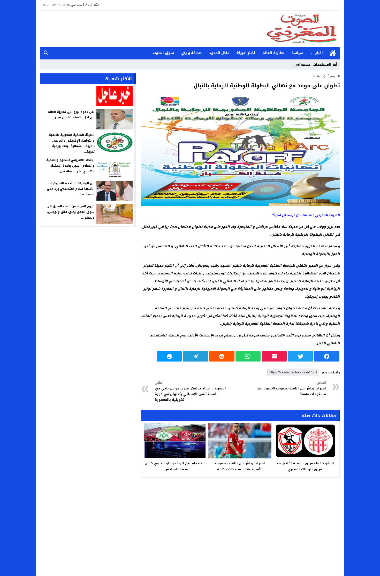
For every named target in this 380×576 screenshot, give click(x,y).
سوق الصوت (163, 53)
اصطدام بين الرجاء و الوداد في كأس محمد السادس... (175, 466)
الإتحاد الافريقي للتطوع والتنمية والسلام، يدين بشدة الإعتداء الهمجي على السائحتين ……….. (70, 165)
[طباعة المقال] (169, 356)
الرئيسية (332, 53)
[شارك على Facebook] (326, 356)
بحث (46, 53)
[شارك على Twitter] (300, 356)
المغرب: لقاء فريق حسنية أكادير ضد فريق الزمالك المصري (305, 466)
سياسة (297, 53)
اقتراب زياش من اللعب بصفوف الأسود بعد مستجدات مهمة (291, 388)
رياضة (317, 76)
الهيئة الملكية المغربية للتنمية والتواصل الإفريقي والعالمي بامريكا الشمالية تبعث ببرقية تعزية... (72, 143)
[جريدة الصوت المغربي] (190, 28)
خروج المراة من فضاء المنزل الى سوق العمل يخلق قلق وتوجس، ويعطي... (71, 211)
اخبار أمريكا (246, 53)
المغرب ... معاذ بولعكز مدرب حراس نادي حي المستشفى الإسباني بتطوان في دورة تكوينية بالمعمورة (190, 391)
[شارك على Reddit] (221, 356)
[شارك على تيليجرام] (195, 356)
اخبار (319, 53)
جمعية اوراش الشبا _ (295, 64)
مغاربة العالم (273, 53)
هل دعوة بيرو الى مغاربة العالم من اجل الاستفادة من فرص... (71, 114)
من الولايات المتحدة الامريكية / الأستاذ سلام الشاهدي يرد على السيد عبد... (71, 188)
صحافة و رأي (191, 53)
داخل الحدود (219, 53)
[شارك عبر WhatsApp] (248, 356)
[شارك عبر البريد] (274, 356)
